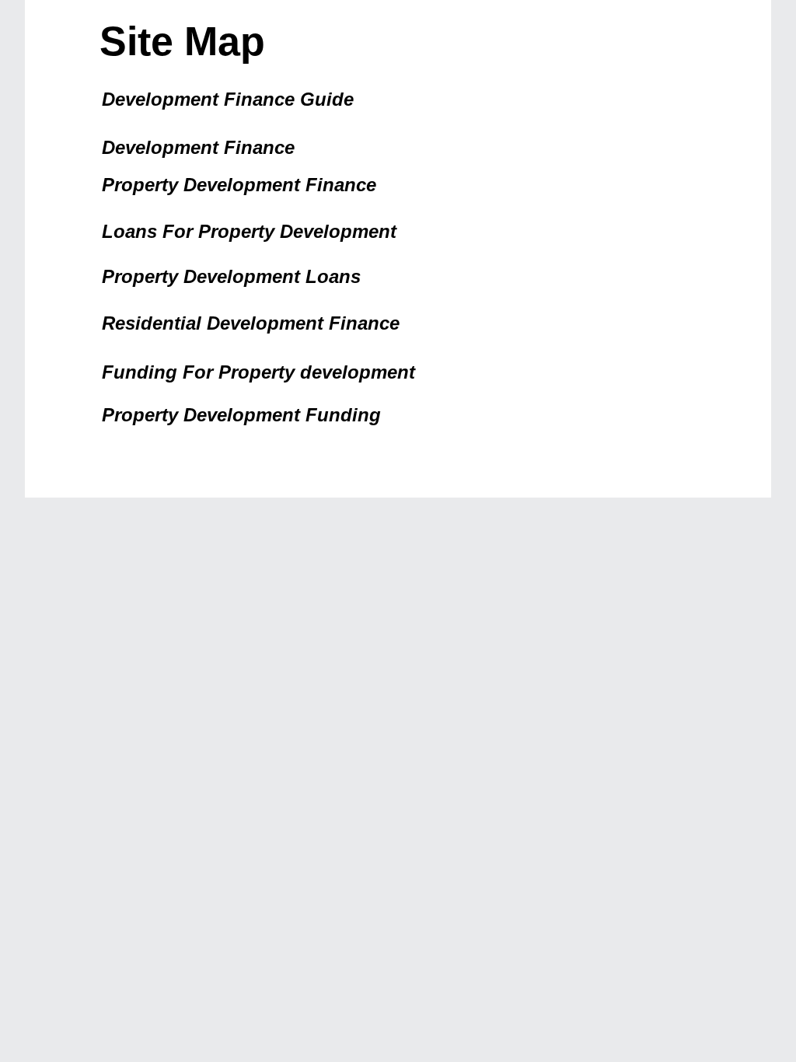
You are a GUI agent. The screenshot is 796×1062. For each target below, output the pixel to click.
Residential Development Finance (251, 323)
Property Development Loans (231, 276)
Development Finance (198, 147)
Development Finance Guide (228, 99)
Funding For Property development (258, 372)
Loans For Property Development (249, 231)
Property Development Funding (241, 414)
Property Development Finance (239, 184)
